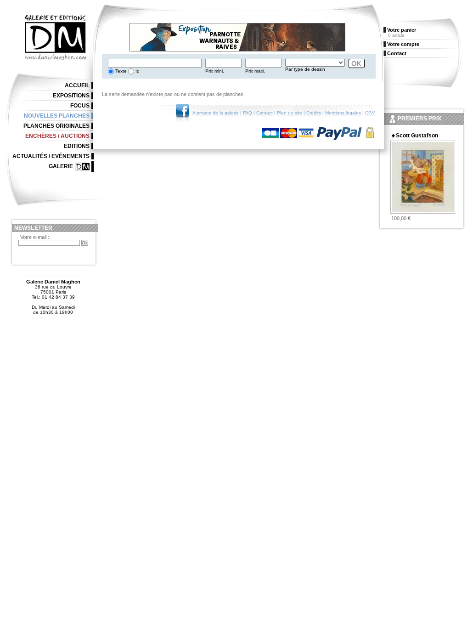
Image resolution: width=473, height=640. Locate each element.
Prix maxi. (255, 71)
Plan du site (289, 112)
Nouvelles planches (57, 116)
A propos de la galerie (215, 112)
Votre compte (403, 44)
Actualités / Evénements (51, 156)
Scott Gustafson (417, 135)
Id (137, 71)
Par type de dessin (305, 69)
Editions (77, 146)
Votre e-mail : (34, 237)
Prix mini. (214, 71)
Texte (120, 71)
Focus (80, 105)
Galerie (61, 166)
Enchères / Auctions (57, 136)
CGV (370, 112)
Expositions (71, 95)
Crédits (313, 112)
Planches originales (56, 126)
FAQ (247, 112)
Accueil (77, 85)
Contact (264, 112)
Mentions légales (343, 112)
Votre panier (401, 30)
